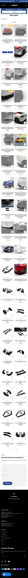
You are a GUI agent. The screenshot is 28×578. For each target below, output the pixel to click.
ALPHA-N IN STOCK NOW (23, 1)
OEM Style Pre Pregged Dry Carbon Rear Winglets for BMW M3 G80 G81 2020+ (8, 128)
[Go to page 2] (16, 450)
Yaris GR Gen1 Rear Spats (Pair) (20, 320)
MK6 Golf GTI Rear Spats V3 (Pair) (20, 361)
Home (2, 18)
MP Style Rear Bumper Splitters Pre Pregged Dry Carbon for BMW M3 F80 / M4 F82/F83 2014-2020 (20, 194)
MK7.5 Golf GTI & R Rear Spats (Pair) (8, 299)
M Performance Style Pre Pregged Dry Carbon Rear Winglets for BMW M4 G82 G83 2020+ (20, 215)
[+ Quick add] (12, 35)
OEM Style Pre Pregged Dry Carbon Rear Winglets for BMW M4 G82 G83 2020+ (20, 237)
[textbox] (14, 12)
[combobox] (14, 12)
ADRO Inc (7, 257)
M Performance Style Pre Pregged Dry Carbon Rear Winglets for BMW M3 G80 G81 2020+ (7, 150)
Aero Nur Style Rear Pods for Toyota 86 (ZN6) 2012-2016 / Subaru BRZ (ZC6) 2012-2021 (7, 41)
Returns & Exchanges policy (6, 537)
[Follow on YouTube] (9, 561)
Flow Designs (7, 277)
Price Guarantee (4, 531)
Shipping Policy (4, 533)
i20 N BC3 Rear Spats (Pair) (20, 443)
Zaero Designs (20, 147)
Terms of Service (4, 535)
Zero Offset (7, 38)
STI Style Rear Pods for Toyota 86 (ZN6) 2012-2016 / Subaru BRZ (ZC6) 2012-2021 (20, 41)
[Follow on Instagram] (5, 561)
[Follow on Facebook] (2, 561)
